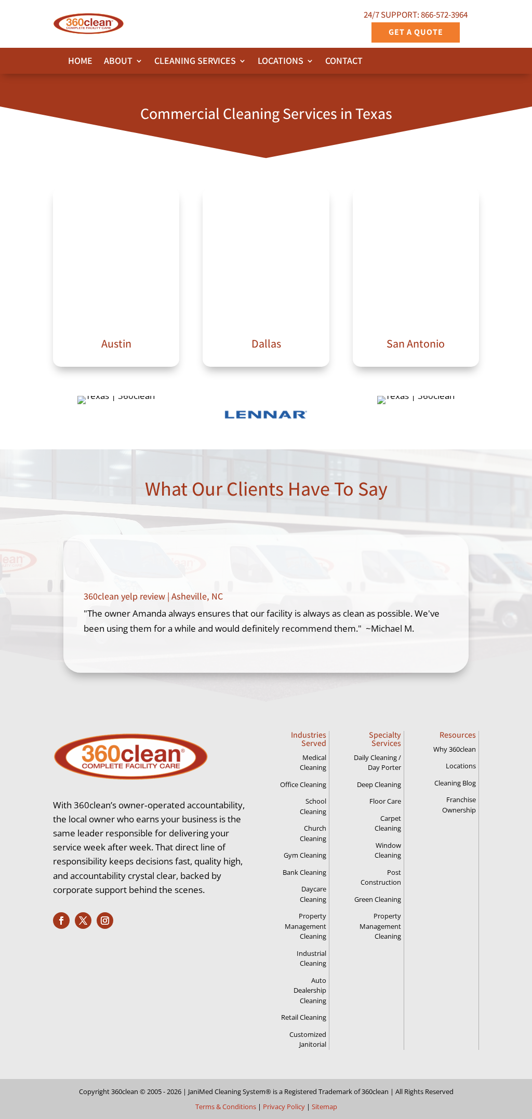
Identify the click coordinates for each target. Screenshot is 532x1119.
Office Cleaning (303, 784)
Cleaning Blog (455, 783)
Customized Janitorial (307, 1039)
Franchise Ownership (459, 805)
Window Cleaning (388, 850)
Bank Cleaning (304, 872)
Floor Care (385, 801)
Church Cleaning (313, 833)
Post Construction (381, 877)
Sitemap (324, 1106)
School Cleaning (313, 806)
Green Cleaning (377, 899)
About (118, 61)
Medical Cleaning (313, 762)
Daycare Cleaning (313, 894)
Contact (344, 61)
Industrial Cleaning (311, 958)
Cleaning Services (195, 61)
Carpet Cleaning (388, 823)
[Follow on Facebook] (61, 920)
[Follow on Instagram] (105, 920)
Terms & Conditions (225, 1106)
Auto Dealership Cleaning (310, 990)
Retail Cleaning (303, 1017)
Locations (280, 61)
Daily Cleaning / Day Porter (377, 762)
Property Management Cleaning (305, 926)
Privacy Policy (284, 1106)
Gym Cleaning (305, 855)
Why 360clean (454, 749)
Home (80, 61)
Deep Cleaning (379, 784)
